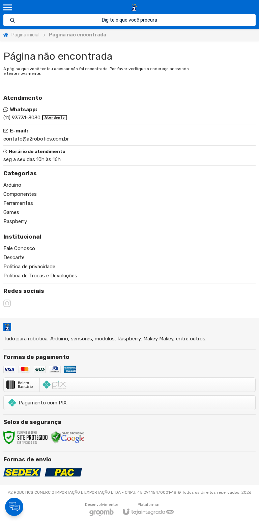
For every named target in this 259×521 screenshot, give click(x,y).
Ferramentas (18, 203)
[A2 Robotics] (134, 7)
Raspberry (15, 221)
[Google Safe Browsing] (68, 437)
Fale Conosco (19, 248)
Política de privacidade (29, 267)
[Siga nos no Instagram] (7, 303)
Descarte (14, 257)
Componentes (20, 194)
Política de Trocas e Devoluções (40, 276)
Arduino (12, 185)
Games (11, 212)
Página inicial (25, 35)
